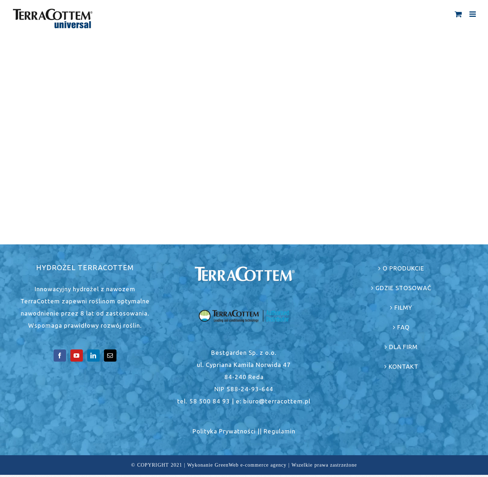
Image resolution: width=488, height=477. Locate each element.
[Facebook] (60, 355)
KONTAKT (403, 366)
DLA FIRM (403, 346)
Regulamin (279, 431)
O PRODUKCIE (403, 268)
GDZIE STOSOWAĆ (403, 287)
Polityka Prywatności (224, 431)
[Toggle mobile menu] (473, 14)
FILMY (403, 307)
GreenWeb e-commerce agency (251, 465)
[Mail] (110, 355)
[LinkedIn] (93, 355)
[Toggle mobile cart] (458, 14)
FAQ (403, 327)
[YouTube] (76, 355)
